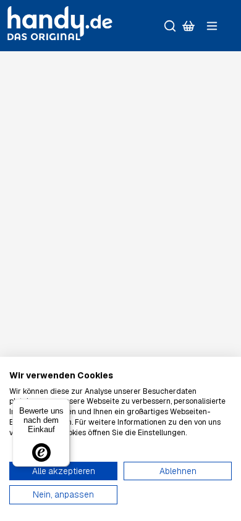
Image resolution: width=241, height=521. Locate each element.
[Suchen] (170, 26)
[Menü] (212, 26)
